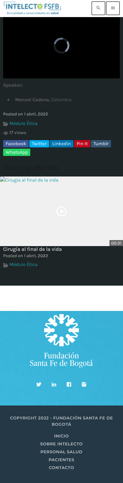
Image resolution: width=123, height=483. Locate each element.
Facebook (16, 143)
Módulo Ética (23, 123)
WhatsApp (17, 152)
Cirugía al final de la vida (32, 249)
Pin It (82, 143)
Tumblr (100, 143)
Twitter (39, 143)
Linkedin (61, 143)
